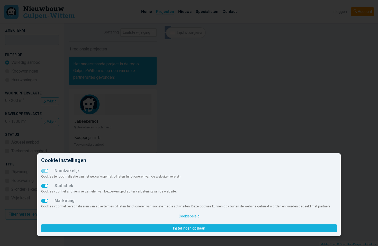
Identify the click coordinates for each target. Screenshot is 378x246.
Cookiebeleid (189, 216)
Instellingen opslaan (189, 228)
